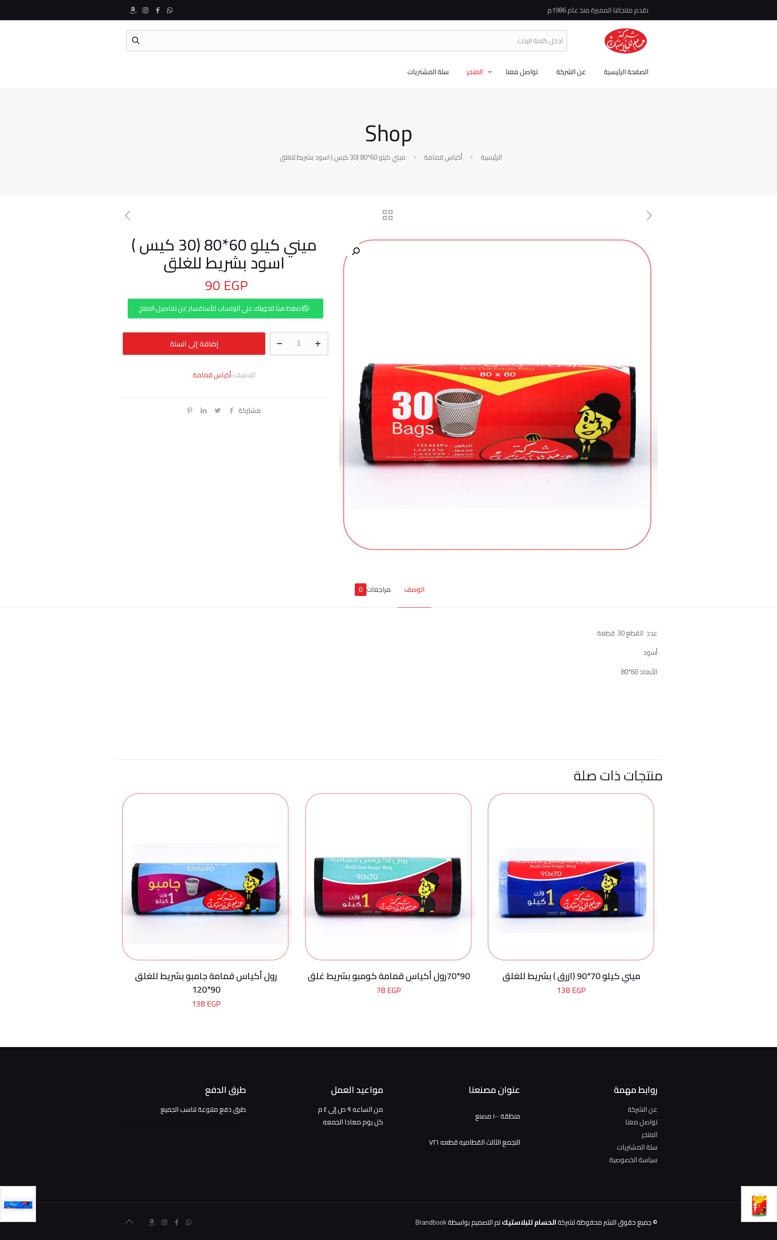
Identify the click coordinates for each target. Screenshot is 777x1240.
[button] (355, 251)
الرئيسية (491, 157)
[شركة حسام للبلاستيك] (625, 40)
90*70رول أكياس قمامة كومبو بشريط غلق (389, 975)
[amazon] (133, 10)
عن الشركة (642, 1109)
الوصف (414, 589)
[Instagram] (145, 10)
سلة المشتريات (637, 1147)
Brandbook (431, 1222)
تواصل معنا (641, 1121)
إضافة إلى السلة (194, 343)
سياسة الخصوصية (633, 1159)
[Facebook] (157, 10)
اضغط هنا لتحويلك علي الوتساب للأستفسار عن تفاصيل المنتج (221, 308)
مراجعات (375, 589)
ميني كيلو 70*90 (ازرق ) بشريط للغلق (571, 975)
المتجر (649, 1134)
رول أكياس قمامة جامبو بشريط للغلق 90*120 (206, 982)
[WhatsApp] (169, 10)
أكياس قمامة (443, 157)
